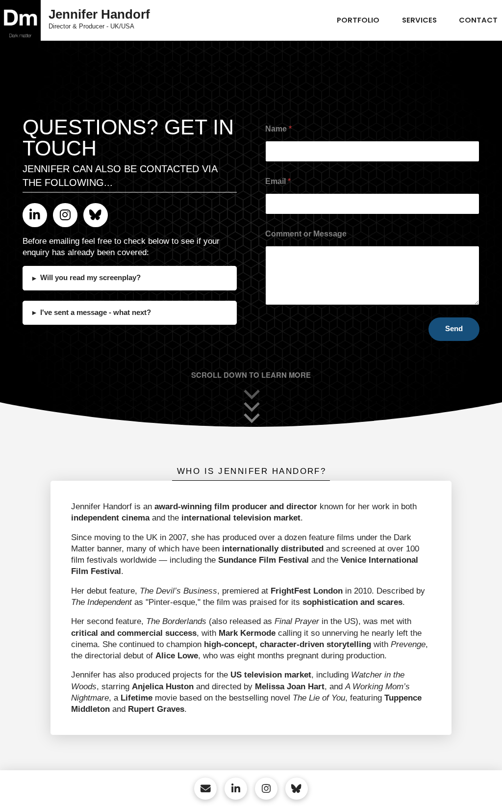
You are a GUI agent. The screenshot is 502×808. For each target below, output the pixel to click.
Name (278, 129)
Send (454, 329)
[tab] (251, 471)
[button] (130, 278)
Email (278, 181)
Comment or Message (306, 234)
